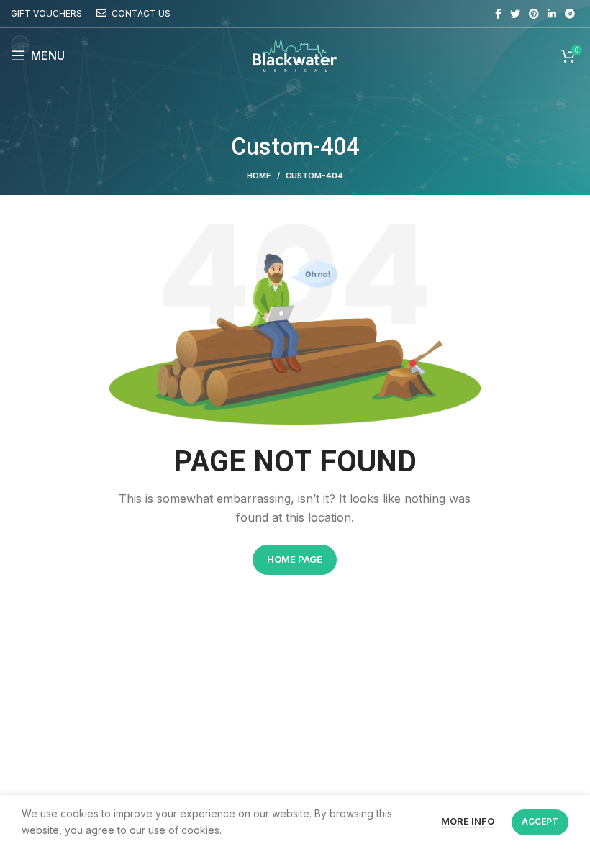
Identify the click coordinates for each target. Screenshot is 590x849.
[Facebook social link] (498, 13)
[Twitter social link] (515, 13)
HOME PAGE (294, 559)
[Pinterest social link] (534, 13)
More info (467, 821)
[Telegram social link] (569, 13)
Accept (540, 821)
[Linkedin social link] (551, 13)
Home (259, 176)
